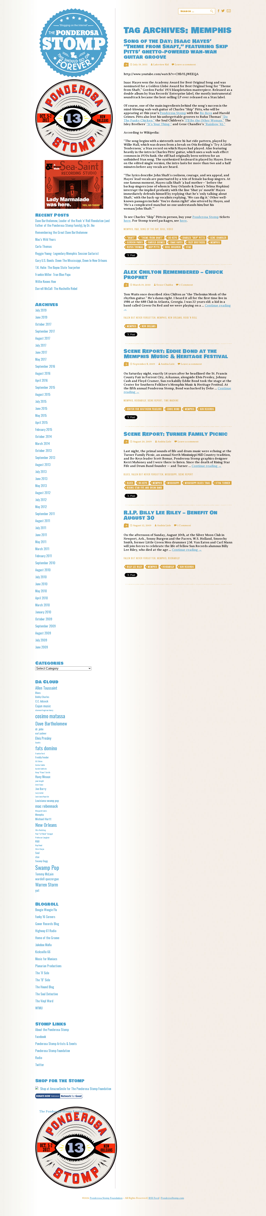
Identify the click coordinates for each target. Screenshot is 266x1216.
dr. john (39, 729)
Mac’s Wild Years (45, 239)
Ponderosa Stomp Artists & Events (56, 1043)
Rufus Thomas (135, 247)
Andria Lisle (168, 363)
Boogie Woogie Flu (46, 909)
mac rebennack (46, 806)
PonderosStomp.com (172, 1198)
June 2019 (41, 317)
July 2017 (40, 345)
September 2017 (45, 331)
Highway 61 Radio (45, 930)
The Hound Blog (44, 987)
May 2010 (41, 591)
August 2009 (43, 633)
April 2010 (41, 598)
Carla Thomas (43, 246)
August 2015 (42, 394)
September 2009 (45, 626)
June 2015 (41, 408)
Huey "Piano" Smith (42, 772)
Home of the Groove (47, 937)
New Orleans (175, 317)
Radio (38, 1057)
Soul (162, 229)
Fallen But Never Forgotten (140, 317)
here (127, 220)
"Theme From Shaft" (152, 237)
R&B (137, 229)
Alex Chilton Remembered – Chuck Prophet (173, 274)
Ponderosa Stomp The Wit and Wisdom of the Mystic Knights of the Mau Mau (73, 42)
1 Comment (186, 284)
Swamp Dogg (41, 861)
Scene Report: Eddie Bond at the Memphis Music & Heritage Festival (176, 353)
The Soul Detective (46, 994)
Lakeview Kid (161, 64)
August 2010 (43, 570)
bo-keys (172, 237)
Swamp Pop (47, 867)
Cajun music (43, 705)
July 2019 (41, 310)
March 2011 (42, 548)
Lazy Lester (39, 792)
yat (37, 890)
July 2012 (41, 499)
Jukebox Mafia (43, 944)
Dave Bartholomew (51, 723)
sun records (207, 409)
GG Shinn (38, 761)
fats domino (46, 748)
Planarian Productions (48, 966)
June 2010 (41, 584)
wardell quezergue (47, 878)
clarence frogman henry (44, 710)
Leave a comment (185, 64)
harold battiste (41, 768)
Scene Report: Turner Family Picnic (176, 434)
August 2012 (42, 492)
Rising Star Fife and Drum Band (144, 487)
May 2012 (41, 506)
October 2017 (43, 324)
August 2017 (42, 338)
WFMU (39, 1008)
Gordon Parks (135, 242)
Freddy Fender (42, 757)
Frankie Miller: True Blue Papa (52, 274)
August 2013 (42, 464)
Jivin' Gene (39, 784)
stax (188, 247)
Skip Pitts (153, 247)
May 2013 (41, 485)
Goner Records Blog (47, 923)
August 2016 (42, 373)
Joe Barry (40, 788)
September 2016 (45, 366)
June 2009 (41, 647)
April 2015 (41, 422)
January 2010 (43, 612)
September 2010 (45, 563)
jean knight (39, 780)
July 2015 (41, 401)
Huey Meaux (42, 776)
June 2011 (41, 534)
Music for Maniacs (46, 959)
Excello (37, 742)
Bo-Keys (206, 113)
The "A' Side (42, 973)
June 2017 (41, 352)
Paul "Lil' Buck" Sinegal (44, 833)
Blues (127, 474)
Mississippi (171, 474)
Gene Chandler (218, 237)
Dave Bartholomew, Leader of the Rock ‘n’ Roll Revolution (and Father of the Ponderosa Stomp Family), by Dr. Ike (72, 223)
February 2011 (43, 556)
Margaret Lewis (41, 810)
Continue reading (206, 466)
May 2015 (41, 415)
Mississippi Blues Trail (197, 482)
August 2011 (42, 520)
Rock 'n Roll (190, 317)
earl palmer (41, 733)
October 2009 (43, 619)
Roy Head (38, 845)
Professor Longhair (42, 837)
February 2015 (43, 429)
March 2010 (42, 605)
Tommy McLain (44, 873)
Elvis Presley (43, 738)
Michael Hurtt (43, 819)
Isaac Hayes (176, 242)
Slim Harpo (39, 848)
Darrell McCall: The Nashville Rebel (56, 288)
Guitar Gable (40, 764)
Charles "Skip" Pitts (193, 237)
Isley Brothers (196, 242)
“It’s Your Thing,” (159, 124)
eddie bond (173, 409)
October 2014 (43, 436)
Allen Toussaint (46, 688)
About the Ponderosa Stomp (52, 1029)
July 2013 (41, 471)
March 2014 (42, 443)
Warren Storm (46, 884)
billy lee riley (134, 566)
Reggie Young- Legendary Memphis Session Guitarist (67, 253)
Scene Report (155, 400)
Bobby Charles (42, 697)
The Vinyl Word (44, 1001)
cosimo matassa (50, 716)
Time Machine (171, 400)
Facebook (40, 1036)
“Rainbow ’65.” (214, 124)
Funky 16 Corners (45, 916)
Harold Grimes (156, 242)
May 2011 (40, 541)
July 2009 (41, 640)
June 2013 (41, 478)
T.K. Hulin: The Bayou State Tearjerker (57, 267)
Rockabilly (140, 400)
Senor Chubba (164, 284)
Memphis (128, 229)
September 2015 (45, 387)
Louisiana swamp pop (47, 800)
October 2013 (43, 450)
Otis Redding (40, 830)
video (170, 229)
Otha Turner (223, 482)
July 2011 (40, 527)
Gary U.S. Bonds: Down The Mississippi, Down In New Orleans (71, 260)
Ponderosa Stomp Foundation (52, 1050)
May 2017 (41, 359)
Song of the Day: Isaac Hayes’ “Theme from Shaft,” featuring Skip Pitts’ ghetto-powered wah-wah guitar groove (176, 49)
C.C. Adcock (41, 701)
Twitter (39, 1064)
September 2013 (45, 457)
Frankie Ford (40, 753)
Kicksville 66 (42, 951)
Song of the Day (149, 229)
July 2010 (41, 577)
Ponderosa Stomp (173, 113)
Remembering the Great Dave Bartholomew (61, 232)
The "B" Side (42, 980)
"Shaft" (131, 237)
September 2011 (45, 513)
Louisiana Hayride (42, 796)
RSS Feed (154, 1198)
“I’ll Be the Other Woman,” (204, 120)
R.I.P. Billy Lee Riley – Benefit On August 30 (170, 515)
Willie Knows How (45, 281)
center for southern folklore (144, 409)
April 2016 (41, 380)
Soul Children (173, 247)
